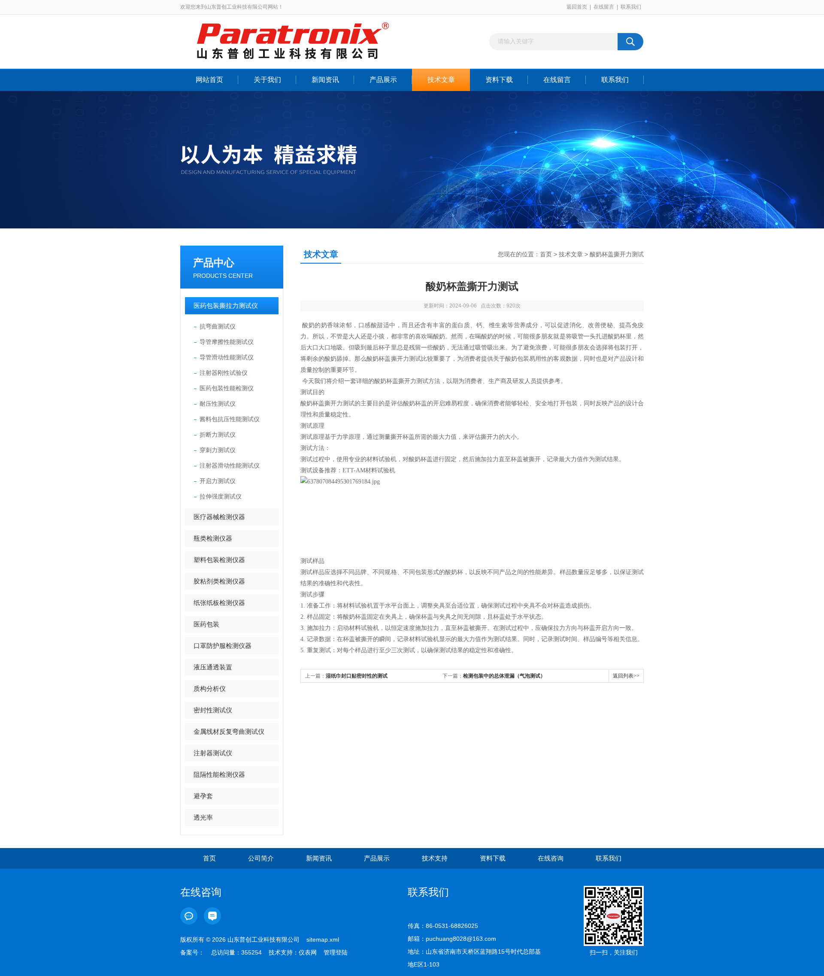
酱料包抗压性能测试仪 (230, 419)
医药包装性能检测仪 (227, 388)
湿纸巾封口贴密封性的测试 (357, 676)
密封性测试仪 (213, 710)
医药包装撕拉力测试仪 (226, 305)
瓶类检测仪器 (213, 538)
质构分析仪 (210, 688)
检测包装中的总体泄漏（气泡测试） (504, 676)
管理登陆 (336, 952)
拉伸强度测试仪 (221, 496)
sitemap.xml (322, 939)
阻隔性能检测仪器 (219, 774)
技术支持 (435, 858)
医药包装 (206, 624)
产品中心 (213, 262)
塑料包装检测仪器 (219, 559)
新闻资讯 (325, 79)
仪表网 (308, 952)
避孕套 (203, 796)
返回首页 (576, 7)
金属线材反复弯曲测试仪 (229, 731)
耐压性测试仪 (218, 403)
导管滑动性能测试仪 (227, 357)
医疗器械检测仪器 (219, 516)
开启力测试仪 (218, 480)
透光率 (203, 817)
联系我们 (631, 7)
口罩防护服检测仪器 (222, 645)
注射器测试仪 (213, 753)
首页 (546, 254)
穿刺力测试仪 (218, 450)
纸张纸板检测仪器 (219, 602)
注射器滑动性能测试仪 (230, 465)
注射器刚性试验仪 (224, 372)
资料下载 (499, 79)
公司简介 (261, 858)
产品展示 (383, 79)
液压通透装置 (213, 667)
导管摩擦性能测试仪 (227, 341)
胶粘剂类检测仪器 (219, 581)
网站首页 (209, 79)
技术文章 (441, 79)
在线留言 (604, 7)
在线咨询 (550, 858)
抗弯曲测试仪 (218, 326)
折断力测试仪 (218, 434)
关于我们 (267, 79)
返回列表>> (626, 676)
